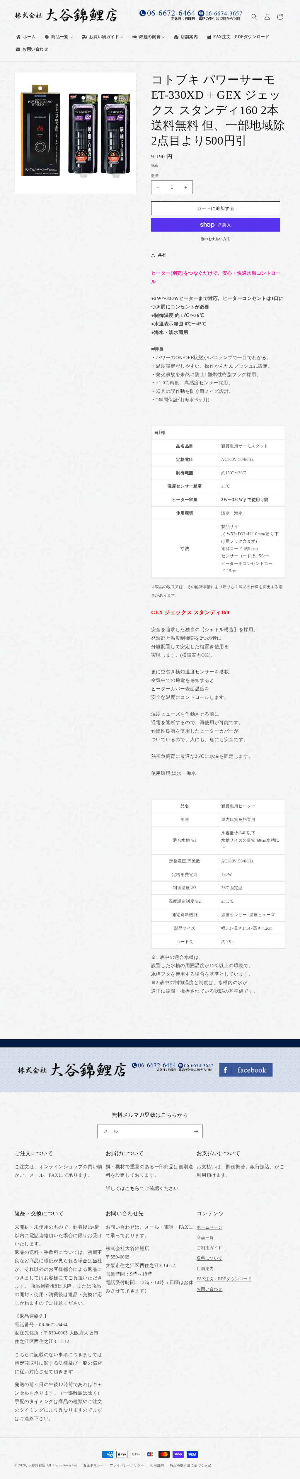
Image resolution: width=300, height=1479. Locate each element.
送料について (209, 1258)
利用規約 (157, 1465)
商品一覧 (205, 1237)
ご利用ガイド (209, 1248)
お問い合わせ (209, 1289)
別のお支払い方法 (215, 239)
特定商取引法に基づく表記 (190, 1465)
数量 (155, 176)
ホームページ (209, 1227)
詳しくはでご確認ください (142, 1188)
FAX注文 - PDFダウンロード (224, 1279)
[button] (254, 16)
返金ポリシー (93, 1465)
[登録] (196, 1131)
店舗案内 (205, 1268)
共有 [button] (162, 255)
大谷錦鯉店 (37, 1465)
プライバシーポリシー (127, 1465)
